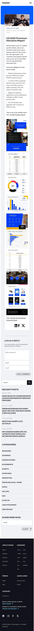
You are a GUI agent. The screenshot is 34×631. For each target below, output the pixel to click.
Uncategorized (9, 505)
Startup (6, 500)
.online (19, 553)
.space (25, 557)
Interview (6, 473)
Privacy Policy (21, 580)
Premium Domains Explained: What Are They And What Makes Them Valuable (16, 411)
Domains (4, 553)
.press (24, 553)
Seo (4, 496)
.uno (24, 561)
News (4, 580)
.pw (18, 569)
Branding (6, 451)
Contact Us (5, 596)
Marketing (7, 478)
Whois (19, 584)
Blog (3, 584)
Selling (5, 491)
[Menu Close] (30, 3)
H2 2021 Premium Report (17, 115)
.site (18, 561)
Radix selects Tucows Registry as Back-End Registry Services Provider (16, 398)
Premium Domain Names (18, 318)
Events (5, 469)
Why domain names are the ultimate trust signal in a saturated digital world (14, 434)
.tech (18, 557)
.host (24, 550)
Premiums (5, 561)
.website (25, 565)
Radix (4, 487)
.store (18, 550)
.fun (18, 565)
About (4, 550)
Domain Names (8, 460)
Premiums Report (11, 320)
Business (6, 455)
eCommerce (7, 464)
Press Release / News (12, 28)
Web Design (7, 509)
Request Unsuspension (9, 608)
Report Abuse (6, 603)
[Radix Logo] (6, 3)
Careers (4, 565)
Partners (4, 557)
